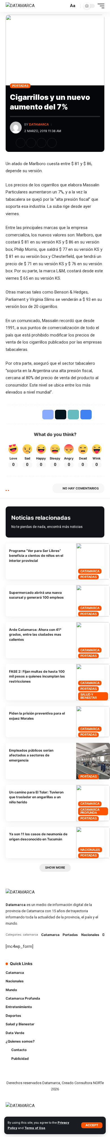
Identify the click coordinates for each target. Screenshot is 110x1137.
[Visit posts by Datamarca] (16, 127)
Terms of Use (35, 1128)
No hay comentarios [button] (81, 488)
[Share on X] (31, 143)
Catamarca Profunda (90, 811)
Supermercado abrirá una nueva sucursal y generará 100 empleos (36, 594)
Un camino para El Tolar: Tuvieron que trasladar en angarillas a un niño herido (36, 797)
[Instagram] (88, 967)
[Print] (52, 143)
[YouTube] (80, 967)
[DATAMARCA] (20, 6)
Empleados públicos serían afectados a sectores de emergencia (31, 755)
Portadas (20, 86)
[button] (91, 1125)
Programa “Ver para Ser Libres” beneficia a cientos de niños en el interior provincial (36, 556)
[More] (62, 143)
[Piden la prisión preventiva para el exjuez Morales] (93, 721)
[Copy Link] (41, 143)
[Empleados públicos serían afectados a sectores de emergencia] (93, 761)
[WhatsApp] (65, 978)
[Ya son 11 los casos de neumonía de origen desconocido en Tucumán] (93, 842)
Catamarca (90, 571)
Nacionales (90, 850)
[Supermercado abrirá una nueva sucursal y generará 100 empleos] (93, 600)
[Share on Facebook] (20, 143)
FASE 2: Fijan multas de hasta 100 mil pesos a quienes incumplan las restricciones (37, 676)
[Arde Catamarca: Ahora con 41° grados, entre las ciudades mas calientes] (93, 640)
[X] (72, 967)
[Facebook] (65, 967)
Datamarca (39, 124)
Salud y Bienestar (88, 696)
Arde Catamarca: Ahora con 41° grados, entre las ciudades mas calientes (35, 634)
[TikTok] (96, 967)
